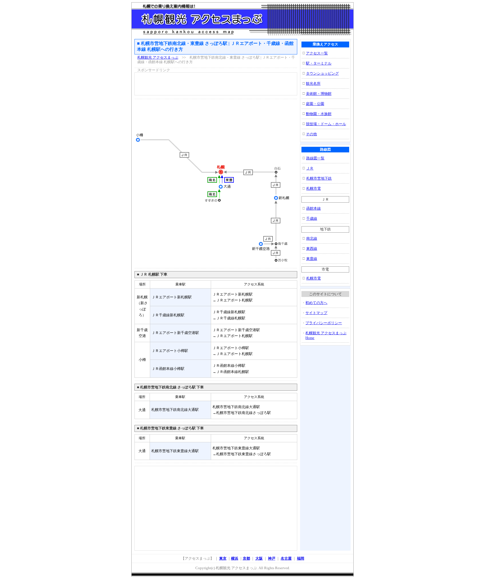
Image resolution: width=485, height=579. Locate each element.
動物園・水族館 (318, 114)
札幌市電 (313, 188)
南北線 (311, 238)
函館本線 (313, 208)
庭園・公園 (315, 104)
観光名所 (313, 83)
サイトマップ (316, 313)
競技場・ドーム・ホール (326, 124)
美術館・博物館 (318, 93)
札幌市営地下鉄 (319, 178)
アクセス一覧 (317, 53)
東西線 (311, 248)
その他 (311, 134)
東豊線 (311, 259)
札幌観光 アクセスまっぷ (157, 57)
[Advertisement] (216, 83)
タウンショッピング (322, 73)
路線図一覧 (315, 158)
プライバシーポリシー (323, 323)
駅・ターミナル (318, 63)
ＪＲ (310, 168)
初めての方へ (316, 303)
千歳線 (311, 218)
